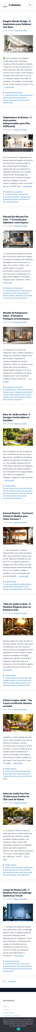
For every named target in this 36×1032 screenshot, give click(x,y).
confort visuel (24, 963)
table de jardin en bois (23, 683)
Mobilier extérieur (10, 486)
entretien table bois (11, 678)
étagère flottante (21, 97)
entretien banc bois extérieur (12, 498)
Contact (5, 1006)
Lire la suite (9, 87)
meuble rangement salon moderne (20, 394)
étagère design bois (9, 97)
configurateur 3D (25, 290)
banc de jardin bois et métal (12, 491)
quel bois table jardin (24, 680)
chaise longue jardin (9, 773)
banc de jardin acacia (12, 488)
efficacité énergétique (10, 968)
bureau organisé (13, 197)
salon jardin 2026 (24, 870)
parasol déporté (18, 586)
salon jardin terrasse (9, 875)
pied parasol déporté (16, 589)
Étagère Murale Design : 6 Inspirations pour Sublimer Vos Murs (17, 24)
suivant (12, 981)
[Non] (33, 1025)
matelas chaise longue (10, 776)
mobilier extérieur (25, 584)
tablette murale (8, 102)
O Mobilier (15, 5)
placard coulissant (9, 295)
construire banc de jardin (18, 495)
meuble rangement (23, 293)
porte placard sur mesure (19, 298)
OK (19, 1029)
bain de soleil (9, 771)
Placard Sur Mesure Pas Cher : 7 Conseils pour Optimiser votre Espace (15, 219)
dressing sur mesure (9, 293)
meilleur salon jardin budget (14, 867)
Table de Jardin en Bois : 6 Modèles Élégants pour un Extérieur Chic (17, 607)
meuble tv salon (8, 397)
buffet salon (21, 389)
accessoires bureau (11, 194)
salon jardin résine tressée (23, 872)
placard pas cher (21, 295)
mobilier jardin (28, 867)
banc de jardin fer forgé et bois (16, 493)
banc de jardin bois (26, 488)
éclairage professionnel (24, 966)
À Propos (6, 1009)
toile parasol (28, 589)
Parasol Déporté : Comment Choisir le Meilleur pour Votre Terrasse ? (18, 516)
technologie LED (8, 971)
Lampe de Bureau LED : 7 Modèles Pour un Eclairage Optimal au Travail (17, 892)
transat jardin (22, 776)
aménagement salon (11, 95)
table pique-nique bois (10, 685)
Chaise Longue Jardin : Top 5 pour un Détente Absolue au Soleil (17, 703)
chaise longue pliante (23, 773)
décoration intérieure (25, 95)
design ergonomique (9, 966)
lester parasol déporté (12, 584)
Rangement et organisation (14, 92)
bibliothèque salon (11, 389)
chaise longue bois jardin (22, 771)
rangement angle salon (14, 399)
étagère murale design (10, 100)
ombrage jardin (8, 586)
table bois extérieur (9, 683)
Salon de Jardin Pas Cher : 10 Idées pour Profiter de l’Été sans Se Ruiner (17, 796)
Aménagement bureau (12, 961)
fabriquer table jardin (25, 678)
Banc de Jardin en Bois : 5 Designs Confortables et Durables (16, 417)
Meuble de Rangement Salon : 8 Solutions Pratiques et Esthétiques (16, 315)
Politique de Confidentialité (11, 1015)
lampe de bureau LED (25, 968)
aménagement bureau (12, 963)
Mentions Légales (8, 1012)
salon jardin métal (8, 872)
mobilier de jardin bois (10, 680)
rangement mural (23, 100)
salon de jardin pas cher (10, 870)
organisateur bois (25, 197)
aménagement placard (12, 290)
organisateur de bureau (10, 199)
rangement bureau (12, 201)
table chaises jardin (23, 875)
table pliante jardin (24, 685)
